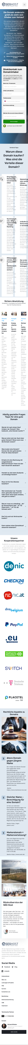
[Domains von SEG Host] (8, 1016)
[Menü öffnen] (24, 5)
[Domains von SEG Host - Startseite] (10, 944)
